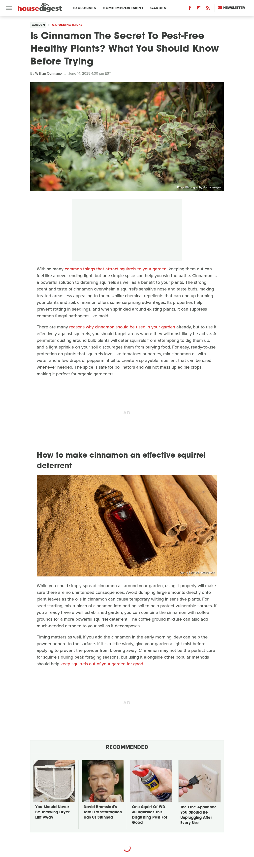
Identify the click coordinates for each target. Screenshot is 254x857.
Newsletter (234, 7)
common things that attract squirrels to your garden (115, 269)
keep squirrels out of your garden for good (102, 664)
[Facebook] (190, 9)
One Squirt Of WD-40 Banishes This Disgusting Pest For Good (149, 815)
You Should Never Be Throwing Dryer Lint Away (52, 812)
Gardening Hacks (67, 25)
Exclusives (84, 8)
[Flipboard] (199, 9)
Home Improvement (123, 8)
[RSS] (208, 9)
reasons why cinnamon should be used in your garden (122, 327)
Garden (158, 8)
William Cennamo (48, 73)
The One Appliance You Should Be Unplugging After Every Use (198, 815)
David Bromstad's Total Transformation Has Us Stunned (103, 812)
